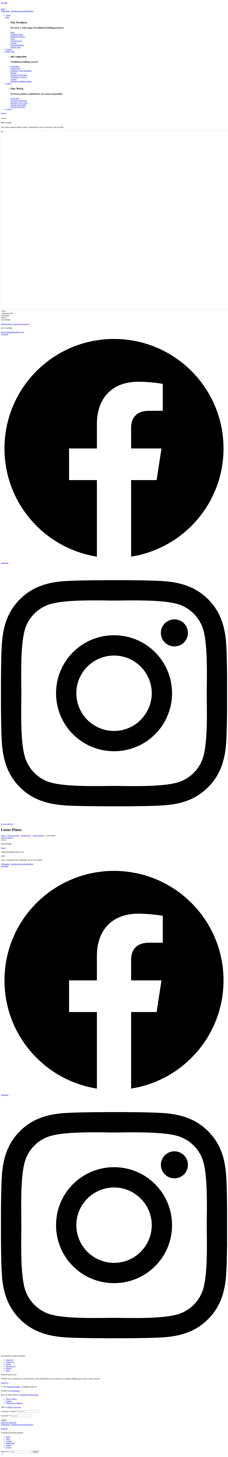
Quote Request (18, 7)
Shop (8, 1439)
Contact (9, 1447)
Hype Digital (14, 1391)
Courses (9, 1441)
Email (3, 848)
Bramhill (4, 3)
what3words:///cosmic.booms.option (15, 324)
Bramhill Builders (13, 1387)
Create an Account (14, 1407)
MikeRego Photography (30, 1395)
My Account (5, 7)
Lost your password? (9, 1422)
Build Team (10, 1443)
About (8, 1437)
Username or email (9, 1411)
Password (5, 1416)
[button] (7, 838)
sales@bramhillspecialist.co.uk (12, 332)
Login (4, 1420)
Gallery (8, 1445)
